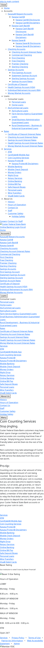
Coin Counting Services (18, 157)
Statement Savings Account (24, 75)
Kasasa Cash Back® (21, 25)
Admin (17, 643)
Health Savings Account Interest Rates (25, 143)
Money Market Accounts (19, 93)
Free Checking (18, 61)
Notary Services (15, 178)
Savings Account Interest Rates (22, 140)
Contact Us (13, 207)
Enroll (23, 227)
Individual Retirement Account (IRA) (24, 90)
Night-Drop (13, 175)
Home (7, 8)
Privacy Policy (18, 637)
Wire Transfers (14, 193)
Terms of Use (34, 637)
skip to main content (9, 1)
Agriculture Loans (20, 110)
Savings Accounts (16, 69)
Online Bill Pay (14, 184)
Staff (10, 210)
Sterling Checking (20, 66)
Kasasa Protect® (15, 160)
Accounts (5, 233)
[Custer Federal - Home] (13, 224)
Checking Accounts (16, 49)
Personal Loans (19, 102)
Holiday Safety (18, 216)
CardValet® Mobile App (18, 154)
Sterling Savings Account (23, 78)
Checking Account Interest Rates (27, 52)
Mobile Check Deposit (18, 169)
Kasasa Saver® (18, 40)
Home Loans (17, 105)
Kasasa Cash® (18, 17)
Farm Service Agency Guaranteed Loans (18, 313)
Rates (6, 131)
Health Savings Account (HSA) (21, 87)
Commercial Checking (22, 55)
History (11, 201)
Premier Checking (20, 63)
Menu (3, 417)
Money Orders (14, 172)
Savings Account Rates (22, 81)
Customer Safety (15, 213)
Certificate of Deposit (18, 84)
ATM (10, 152)
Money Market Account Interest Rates (25, 146)
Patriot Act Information (12, 640)
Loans (3, 295)
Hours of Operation (17, 204)
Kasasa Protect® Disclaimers (25, 163)
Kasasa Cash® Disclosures (28, 19)
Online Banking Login (10, 227)
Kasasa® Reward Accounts (20, 14)
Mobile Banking (15, 166)
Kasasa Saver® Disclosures (28, 43)
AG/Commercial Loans (18, 107)
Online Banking (15, 181)
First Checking (18, 58)
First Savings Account (21, 72)
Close (3, 4)
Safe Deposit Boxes (17, 187)
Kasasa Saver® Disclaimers (28, 46)
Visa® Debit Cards (16, 196)
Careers (3, 221)
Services (7, 149)
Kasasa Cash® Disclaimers (28, 22)
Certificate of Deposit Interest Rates (24, 134)
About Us (5, 396)
